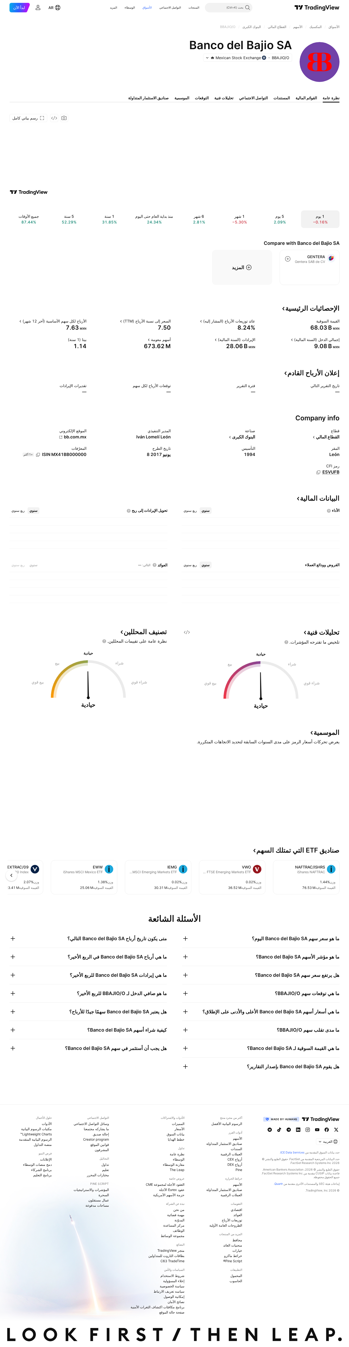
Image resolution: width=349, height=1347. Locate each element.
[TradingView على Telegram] (288, 1129)
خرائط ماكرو (233, 1256)
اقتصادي (236, 1210)
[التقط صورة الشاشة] (64, 118)
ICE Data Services (292, 1152)
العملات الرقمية (231, 1154)
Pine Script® (232, 1261)
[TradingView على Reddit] (269, 1129)
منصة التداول (43, 1145)
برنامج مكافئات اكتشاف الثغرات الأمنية (157, 1307)
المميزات (178, 1124)
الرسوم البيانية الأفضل (226, 1124)
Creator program (96, 1139)
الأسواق (147, 7)
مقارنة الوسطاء (173, 1164)
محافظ (237, 1240)
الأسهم (237, 1138)
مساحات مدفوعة (97, 1205)
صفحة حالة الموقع (171, 1312)
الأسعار (179, 1129)
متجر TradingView (170, 1250)
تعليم (105, 1170)
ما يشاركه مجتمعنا (96, 1129)
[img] (212, 58)
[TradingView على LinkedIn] (298, 1129)
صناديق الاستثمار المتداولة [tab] (148, 97)
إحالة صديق (101, 1134)
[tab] (206, 510)
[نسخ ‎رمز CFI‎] (318, 472)
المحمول (236, 1276)
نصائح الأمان (176, 1302)
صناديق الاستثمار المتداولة (224, 1144)
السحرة (104, 1195)
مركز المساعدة (173, 1225)
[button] (185, 7)
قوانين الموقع (99, 1145)
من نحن (178, 1210)
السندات (236, 1149)
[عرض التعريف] (313, 321)
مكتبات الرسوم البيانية (36, 1129)
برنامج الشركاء (41, 1170)
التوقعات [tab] (202, 97)
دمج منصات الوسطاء (37, 1164)
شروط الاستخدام (172, 1276)
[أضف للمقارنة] (288, 259)
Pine (239, 1170)
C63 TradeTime (172, 1261)
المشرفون (102, 1150)
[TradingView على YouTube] (317, 1129)
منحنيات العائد (232, 1245)
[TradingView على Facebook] (326, 1129)
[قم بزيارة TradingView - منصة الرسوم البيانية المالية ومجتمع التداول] (28, 192)
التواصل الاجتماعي (170, 7)
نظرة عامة (177, 1154)
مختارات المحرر (98, 1175)
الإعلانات (46, 1159)
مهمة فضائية (175, 1215)
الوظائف (178, 1230)
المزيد (113, 7)
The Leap (177, 1170)
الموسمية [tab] (181, 97)
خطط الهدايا (176, 1139)
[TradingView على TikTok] (279, 1129)
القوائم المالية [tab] (306, 97)
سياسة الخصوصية (172, 1286)
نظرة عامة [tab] (331, 97)
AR (50, 7)
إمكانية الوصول (174, 1297)
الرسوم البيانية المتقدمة (35, 1139)
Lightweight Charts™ (36, 1134)
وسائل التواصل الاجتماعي (91, 1124)
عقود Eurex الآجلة (171, 1190)
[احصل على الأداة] (54, 118)
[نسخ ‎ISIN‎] (38, 455)
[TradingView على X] (336, 1129)
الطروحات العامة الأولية (225, 1225)
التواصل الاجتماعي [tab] (253, 97)
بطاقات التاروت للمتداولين (166, 1256)
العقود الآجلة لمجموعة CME (165, 1184)
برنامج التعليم (42, 1175)
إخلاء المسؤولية (173, 1281)
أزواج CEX (234, 1159)
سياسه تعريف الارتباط (169, 1291)
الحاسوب (236, 1281)
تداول (105, 1164)
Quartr (278, 1184)
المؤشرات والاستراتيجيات (91, 1190)
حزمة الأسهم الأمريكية (168, 1195)
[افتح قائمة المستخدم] (38, 7)
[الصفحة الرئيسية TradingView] (317, 7)
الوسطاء (130, 7)
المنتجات (194, 7)
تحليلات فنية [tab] (223, 97)
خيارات (237, 1250)
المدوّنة (179, 1220)
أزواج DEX (234, 1164)
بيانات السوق (175, 1134)
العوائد (237, 1215)
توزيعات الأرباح (232, 1220)
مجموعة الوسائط (172, 1236)
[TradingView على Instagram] (307, 1129)
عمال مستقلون (98, 1200)
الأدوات (47, 1124)
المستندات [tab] (282, 97)
